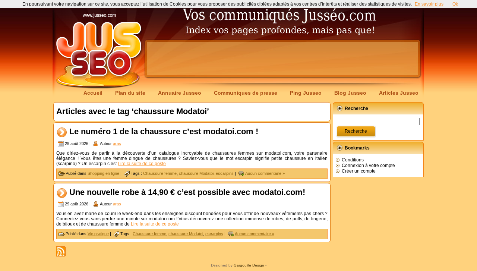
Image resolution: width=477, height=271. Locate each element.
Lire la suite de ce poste (142, 163)
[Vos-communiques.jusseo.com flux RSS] (61, 251)
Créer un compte (359, 171)
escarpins (225, 173)
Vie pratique (98, 233)
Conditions (353, 160)
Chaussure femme (160, 173)
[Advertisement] (282, 58)
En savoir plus (429, 4)
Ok (455, 4)
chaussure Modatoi (196, 173)
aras (117, 143)
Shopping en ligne (103, 173)
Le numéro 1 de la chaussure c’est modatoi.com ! (163, 131)
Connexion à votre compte (368, 165)
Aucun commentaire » (265, 173)
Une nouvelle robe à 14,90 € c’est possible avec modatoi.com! (187, 192)
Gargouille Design (249, 265)
